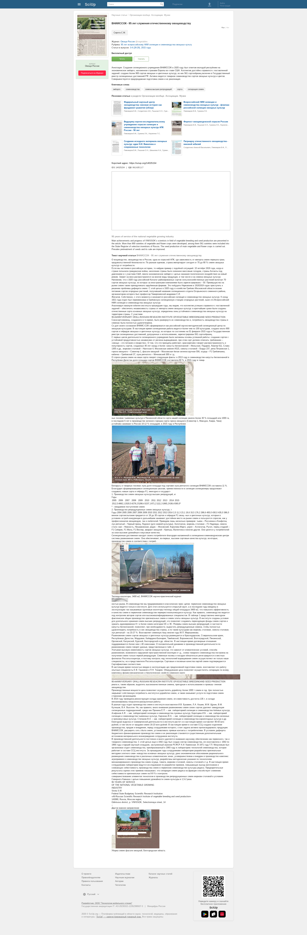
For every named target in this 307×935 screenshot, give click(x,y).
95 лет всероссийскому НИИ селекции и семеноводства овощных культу (156, 44)
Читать (122, 59)
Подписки (177, 4)
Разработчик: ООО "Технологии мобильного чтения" (107, 903)
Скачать (141, 59)
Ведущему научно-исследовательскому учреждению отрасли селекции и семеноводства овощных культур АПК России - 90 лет (144, 125)
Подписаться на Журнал (92, 73)
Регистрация (225, 6)
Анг (227, 27)
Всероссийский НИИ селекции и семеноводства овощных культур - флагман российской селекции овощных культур (206, 105)
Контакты (86, 885)
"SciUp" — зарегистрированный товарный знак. (119, 917)
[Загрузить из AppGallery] (222, 914)
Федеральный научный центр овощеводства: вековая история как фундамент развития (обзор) (143, 105)
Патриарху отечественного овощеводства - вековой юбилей (206, 142)
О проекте (86, 874)
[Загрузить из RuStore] (213, 914)
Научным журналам (124, 877)
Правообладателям (91, 877)
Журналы (153, 877)
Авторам (119, 881)
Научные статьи (119, 15)
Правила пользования (92, 881)
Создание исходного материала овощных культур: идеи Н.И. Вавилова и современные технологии (145, 144)
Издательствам (122, 874)
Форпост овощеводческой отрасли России (206, 121)
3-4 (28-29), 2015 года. (140, 47)
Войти (222, 3)
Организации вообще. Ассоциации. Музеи (150, 15)
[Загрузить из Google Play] (205, 914)
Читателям (120, 885)
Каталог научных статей (160, 874)
